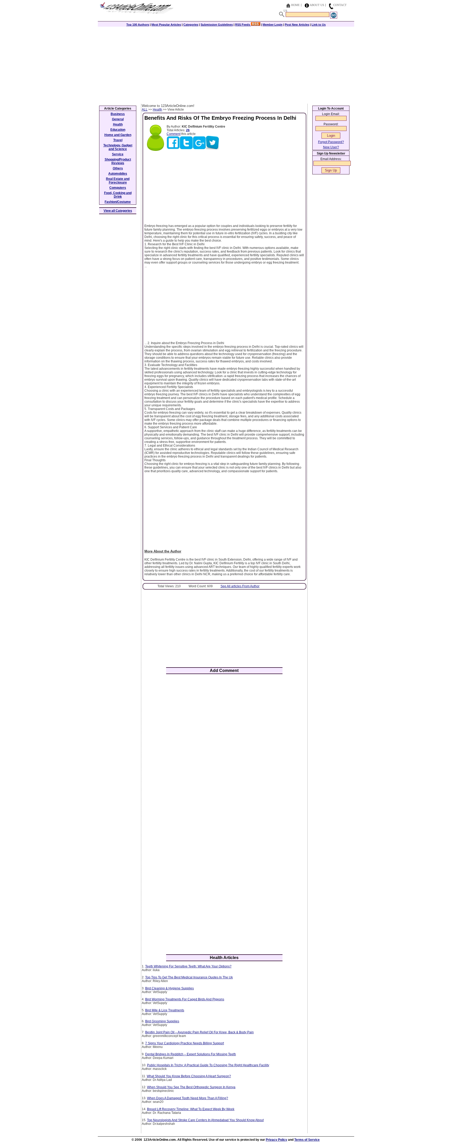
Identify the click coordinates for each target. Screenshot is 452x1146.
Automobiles (117, 173)
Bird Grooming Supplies (162, 1021)
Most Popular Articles (166, 24)
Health (157, 109)
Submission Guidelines (217, 24)
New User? (331, 147)
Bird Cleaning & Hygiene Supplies (169, 988)
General (118, 119)
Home (295, 5)
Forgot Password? (331, 142)
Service (117, 154)
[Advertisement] (226, 64)
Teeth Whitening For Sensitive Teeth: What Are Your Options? (188, 966)
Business (118, 114)
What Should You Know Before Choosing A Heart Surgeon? (189, 1076)
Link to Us (319, 24)
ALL (145, 109)
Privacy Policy (276, 1140)
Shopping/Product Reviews (118, 161)
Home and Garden (117, 135)
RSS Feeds (243, 24)
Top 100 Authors (137, 24)
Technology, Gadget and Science (117, 147)
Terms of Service (307, 1140)
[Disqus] (224, 746)
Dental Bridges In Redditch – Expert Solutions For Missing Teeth (190, 1054)
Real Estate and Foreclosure (117, 180)
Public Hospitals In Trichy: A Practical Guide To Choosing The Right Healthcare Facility (208, 1065)
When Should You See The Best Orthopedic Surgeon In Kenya (191, 1087)
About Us (317, 5)
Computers (117, 188)
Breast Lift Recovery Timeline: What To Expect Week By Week (190, 1109)
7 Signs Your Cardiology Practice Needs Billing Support (184, 1043)
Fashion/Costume (118, 202)
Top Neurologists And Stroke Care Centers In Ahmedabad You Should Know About (205, 1120)
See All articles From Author (240, 586)
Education (117, 130)
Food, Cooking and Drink (118, 194)
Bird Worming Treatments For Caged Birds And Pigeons (184, 999)
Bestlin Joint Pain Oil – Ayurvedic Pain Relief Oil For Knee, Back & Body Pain (199, 1032)
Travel (117, 140)
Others (118, 168)
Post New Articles (297, 24)
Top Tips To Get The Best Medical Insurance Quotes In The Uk (189, 977)
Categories (190, 24)
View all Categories (118, 211)
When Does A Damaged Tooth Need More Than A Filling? (187, 1098)
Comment (173, 134)
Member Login (272, 24)
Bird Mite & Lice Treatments (164, 1010)
